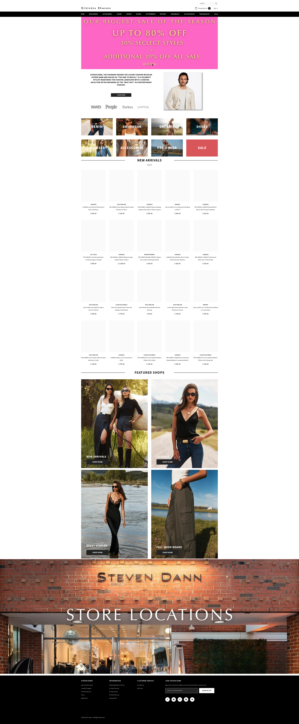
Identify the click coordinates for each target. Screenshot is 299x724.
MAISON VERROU (149, 255)
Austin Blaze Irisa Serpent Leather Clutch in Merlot (93, 309)
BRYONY (177, 204)
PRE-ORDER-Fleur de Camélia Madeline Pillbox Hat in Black (149, 359)
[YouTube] (192, 699)
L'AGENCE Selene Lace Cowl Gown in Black (121, 359)
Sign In (216, 8)
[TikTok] (186, 699)
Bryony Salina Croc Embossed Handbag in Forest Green (205, 309)
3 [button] (152, 65)
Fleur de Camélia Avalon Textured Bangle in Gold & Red (121, 309)
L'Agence (93, 204)
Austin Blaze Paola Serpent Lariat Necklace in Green (177, 309)
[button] (83, 43)
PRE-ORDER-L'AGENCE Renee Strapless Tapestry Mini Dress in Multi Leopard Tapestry (149, 208)
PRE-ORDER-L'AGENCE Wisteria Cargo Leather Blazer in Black (121, 258)
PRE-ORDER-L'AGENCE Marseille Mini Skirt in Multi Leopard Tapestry (205, 208)
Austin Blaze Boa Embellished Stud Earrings (149, 309)
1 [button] (146, 65)
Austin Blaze (121, 204)
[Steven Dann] (149, 91)
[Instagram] (173, 699)
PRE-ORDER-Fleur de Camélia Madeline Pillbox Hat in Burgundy (205, 359)
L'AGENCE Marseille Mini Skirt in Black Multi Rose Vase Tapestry (177, 258)
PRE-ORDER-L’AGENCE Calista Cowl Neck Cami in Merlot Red (205, 258)
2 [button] (149, 65)
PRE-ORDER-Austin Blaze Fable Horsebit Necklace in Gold (93, 359)
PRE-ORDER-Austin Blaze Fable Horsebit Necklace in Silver (121, 208)
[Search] (208, 3)
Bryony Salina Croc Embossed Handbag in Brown (177, 208)
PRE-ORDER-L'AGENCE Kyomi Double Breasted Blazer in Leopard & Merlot (177, 359)
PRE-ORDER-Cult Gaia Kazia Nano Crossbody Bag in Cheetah (93, 258)
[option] (149, 43)
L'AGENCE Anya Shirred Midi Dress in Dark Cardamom (93, 208)
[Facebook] (167, 699)
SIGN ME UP (206, 690)
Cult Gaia (93, 255)
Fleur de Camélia (121, 305)
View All (149, 165)
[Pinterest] (180, 699)
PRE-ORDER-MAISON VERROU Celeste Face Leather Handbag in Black (149, 258)
